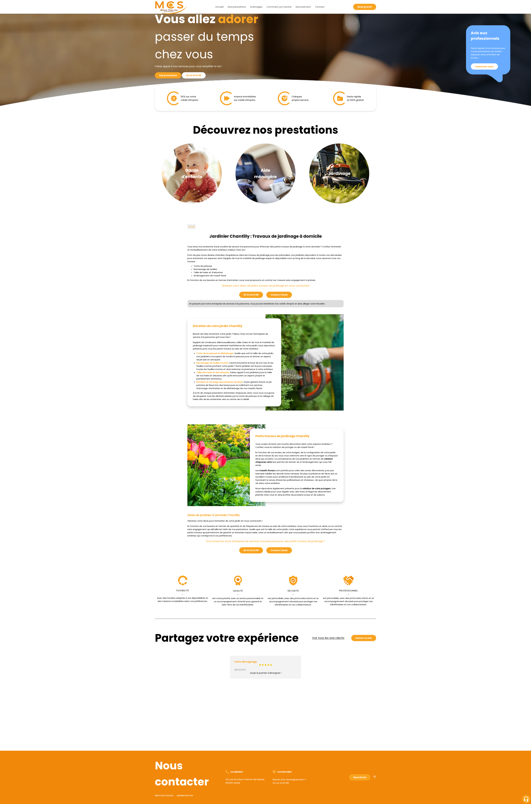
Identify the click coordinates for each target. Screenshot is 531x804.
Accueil (219, 6)
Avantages (256, 6)
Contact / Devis (279, 294)
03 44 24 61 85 (193, 75)
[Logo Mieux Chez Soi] (171, 7)
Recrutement (303, 6)
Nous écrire (359, 777)
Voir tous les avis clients (328, 638)
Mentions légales (164, 795)
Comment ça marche (279, 6)
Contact (320, 6)
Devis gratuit (364, 6)
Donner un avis (364, 638)
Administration (185, 795)
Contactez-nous (484, 66)
